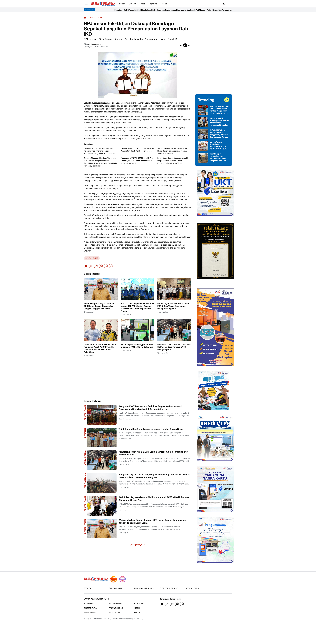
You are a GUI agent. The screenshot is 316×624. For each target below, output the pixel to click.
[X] (91, 266)
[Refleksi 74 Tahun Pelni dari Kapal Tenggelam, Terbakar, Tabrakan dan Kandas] (203, 134)
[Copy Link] (111, 266)
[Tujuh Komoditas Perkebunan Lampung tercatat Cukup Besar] (102, 437)
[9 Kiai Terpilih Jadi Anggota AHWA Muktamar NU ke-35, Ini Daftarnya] (137, 330)
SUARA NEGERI (115, 603)
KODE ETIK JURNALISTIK (169, 588)
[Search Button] (229, 3)
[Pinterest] (101, 266)
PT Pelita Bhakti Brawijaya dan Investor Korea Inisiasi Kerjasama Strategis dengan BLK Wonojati (219, 121)
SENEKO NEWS (90, 613)
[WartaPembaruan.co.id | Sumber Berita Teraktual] (103, 4)
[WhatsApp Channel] (182, 604)
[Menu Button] (86, 3)
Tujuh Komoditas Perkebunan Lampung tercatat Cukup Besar (183, 10)
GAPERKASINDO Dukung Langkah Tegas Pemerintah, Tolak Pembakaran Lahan (137, 149)
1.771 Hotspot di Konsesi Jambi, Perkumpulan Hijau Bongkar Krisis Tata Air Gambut (219, 157)
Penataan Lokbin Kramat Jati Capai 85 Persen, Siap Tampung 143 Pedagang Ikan (173, 347)
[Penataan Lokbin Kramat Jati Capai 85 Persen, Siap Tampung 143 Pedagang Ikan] (174, 330)
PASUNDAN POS (116, 608)
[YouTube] (177, 604)
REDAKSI (87, 588)
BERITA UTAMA (91, 258)
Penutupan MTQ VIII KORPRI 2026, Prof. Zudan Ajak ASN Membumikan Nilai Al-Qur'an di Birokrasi (137, 160)
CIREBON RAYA (90, 608)
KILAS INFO (89, 603)
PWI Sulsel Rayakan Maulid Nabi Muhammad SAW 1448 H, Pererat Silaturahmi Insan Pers (153, 498)
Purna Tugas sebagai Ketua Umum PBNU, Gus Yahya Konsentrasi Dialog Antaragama (173, 306)
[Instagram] (167, 604)
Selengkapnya (136, 545)
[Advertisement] (137, 378)
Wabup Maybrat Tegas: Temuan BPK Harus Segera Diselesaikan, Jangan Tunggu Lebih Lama (172, 150)
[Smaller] (181, 45)
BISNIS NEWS (114, 613)
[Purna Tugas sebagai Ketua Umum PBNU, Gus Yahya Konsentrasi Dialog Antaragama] (174, 289)
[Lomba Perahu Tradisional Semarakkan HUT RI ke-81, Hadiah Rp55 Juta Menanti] (203, 146)
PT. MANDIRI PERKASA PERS (123, 619)
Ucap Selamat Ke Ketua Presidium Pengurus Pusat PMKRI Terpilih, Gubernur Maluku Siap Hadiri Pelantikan (100, 348)
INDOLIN (137, 608)
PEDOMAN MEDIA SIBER (144, 588)
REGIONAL (85, 433)
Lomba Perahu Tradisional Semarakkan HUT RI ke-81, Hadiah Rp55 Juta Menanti (218, 145)
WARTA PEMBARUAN (101, 619)
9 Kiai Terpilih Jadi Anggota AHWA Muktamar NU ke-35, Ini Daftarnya (137, 345)
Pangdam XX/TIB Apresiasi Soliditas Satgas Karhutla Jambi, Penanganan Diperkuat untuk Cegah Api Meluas (110, 10)
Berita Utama (85, 412)
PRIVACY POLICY (192, 588)
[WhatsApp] (106, 266)
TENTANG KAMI (115, 588)
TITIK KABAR (139, 603)
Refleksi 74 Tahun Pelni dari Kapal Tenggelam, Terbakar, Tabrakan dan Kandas (219, 133)
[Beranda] (85, 17)
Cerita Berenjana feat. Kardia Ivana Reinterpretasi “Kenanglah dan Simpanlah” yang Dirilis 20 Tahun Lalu (99, 150)
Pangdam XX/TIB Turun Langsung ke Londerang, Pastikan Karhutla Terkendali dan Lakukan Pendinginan (153, 476)
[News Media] (122, 579)
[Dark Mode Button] (223, 3)
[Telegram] (96, 266)
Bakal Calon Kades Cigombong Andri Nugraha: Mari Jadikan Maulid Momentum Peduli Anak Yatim (172, 160)
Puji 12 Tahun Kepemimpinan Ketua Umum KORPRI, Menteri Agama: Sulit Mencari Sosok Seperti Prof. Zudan (137, 307)
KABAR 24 (138, 613)
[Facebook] (86, 266)
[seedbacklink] (113, 579)
